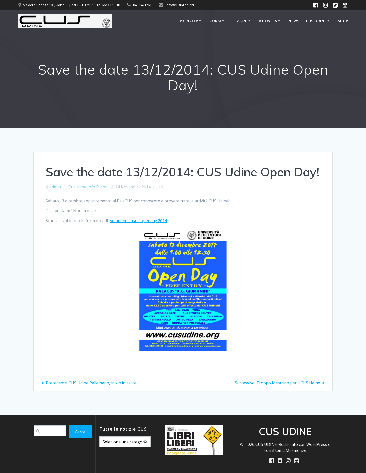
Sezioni (240, 20)
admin (55, 187)
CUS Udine (316, 20)
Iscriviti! (189, 20)
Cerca (80, 432)
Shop (343, 20)
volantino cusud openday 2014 (138, 220)
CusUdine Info (81, 187)
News (293, 20)
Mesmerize (296, 450)
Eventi (102, 187)
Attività (268, 20)
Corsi (215, 20)
